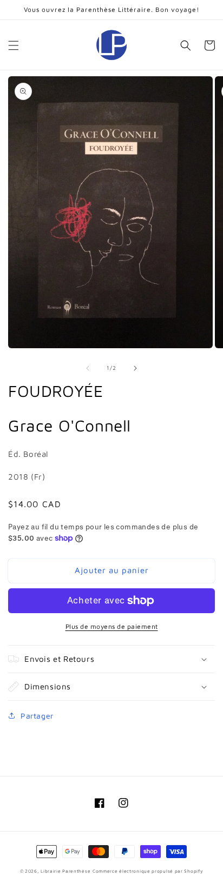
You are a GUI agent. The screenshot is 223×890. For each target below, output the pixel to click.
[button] (13, 45)
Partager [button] (37, 715)
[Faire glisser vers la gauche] (88, 368)
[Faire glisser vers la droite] (135, 368)
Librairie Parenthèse (65, 871)
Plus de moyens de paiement (111, 626)
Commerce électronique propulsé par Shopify (148, 871)
